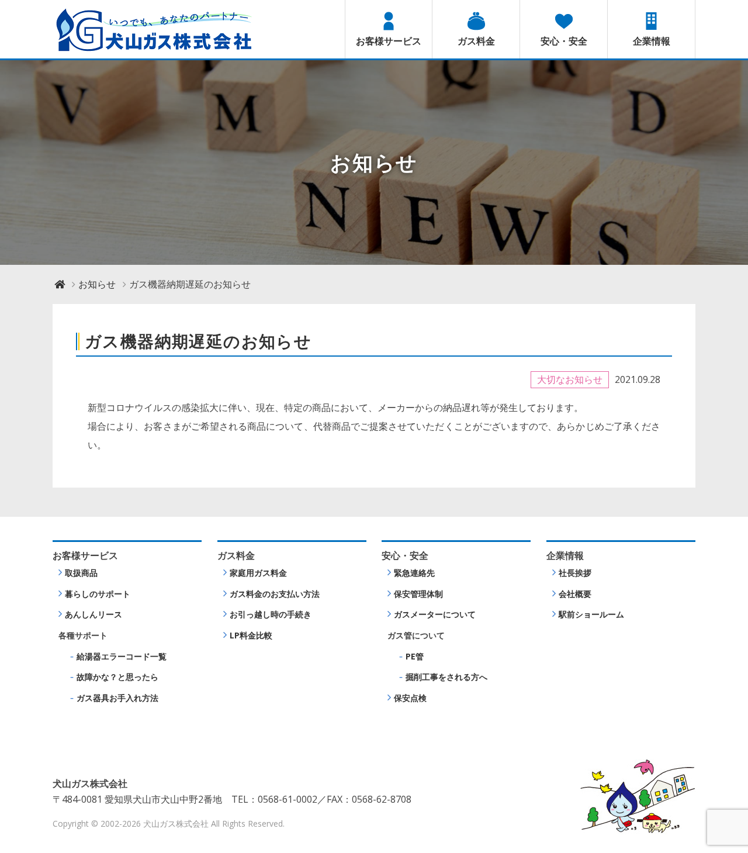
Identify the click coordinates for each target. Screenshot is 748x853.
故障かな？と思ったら (117, 676)
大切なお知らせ (569, 379)
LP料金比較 (251, 635)
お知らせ (97, 284)
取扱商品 (81, 572)
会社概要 (575, 593)
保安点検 (410, 697)
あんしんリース (93, 614)
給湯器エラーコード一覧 (122, 656)
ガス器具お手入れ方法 (117, 697)
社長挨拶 (575, 572)
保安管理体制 (418, 593)
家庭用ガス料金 (258, 572)
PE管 (415, 656)
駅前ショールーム (591, 614)
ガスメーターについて (435, 614)
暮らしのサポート (97, 593)
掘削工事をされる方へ (446, 676)
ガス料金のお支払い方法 (275, 593)
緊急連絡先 (414, 572)
